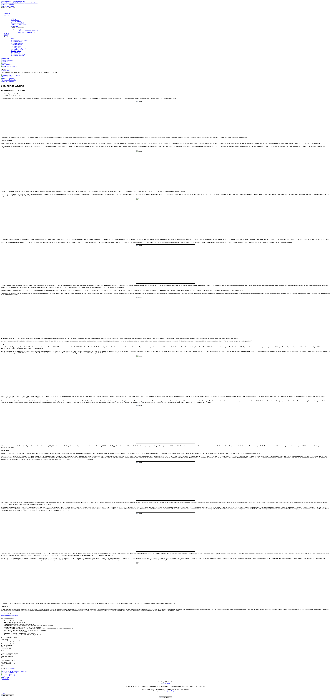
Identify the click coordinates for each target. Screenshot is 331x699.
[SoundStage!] (165, 683)
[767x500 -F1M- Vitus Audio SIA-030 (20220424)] (5, 679)
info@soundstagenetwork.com (173, 691)
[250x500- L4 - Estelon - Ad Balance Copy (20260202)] (3, 63)
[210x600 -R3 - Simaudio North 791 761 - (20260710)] (8, 674)
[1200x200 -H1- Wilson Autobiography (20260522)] (7, 4)
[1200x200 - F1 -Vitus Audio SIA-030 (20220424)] (5, 677)
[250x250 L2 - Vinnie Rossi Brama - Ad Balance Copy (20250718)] (7, 60)
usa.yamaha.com (10, 668)
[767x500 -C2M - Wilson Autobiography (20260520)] (7, 81)
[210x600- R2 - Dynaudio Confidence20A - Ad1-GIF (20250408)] (9, 672)
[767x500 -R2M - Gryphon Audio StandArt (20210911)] (8, 676)
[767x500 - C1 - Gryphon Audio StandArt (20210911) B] (8, 80)
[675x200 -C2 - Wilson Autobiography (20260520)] (7, 78)
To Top (3, 693)
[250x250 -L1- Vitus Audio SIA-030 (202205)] (5, 58)
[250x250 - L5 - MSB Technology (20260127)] (7, 64)
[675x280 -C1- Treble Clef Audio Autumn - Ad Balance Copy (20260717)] (6, 76)
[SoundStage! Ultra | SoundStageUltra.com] (13, 1)
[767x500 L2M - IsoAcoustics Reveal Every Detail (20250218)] (10, 75)
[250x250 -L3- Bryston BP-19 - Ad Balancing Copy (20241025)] (5, 61)
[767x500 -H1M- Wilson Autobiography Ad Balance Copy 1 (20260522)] (7, 6)
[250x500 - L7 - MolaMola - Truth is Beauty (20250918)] (9, 66)
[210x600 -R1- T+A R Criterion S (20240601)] (14, 671)
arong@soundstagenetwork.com (9, 615)
